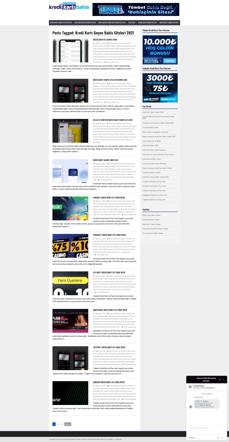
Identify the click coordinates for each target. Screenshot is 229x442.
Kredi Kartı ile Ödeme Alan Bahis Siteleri (122, 212)
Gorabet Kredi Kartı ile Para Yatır (109, 197)
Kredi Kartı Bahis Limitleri (101, 51)
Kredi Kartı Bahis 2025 (150, 145)
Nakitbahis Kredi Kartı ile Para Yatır (110, 309)
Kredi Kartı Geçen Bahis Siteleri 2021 (115, 54)
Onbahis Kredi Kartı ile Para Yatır (109, 382)
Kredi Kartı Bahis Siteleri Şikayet (154, 150)
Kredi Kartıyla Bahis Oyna (105, 39)
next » (67, 424)
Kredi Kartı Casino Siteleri (106, 172)
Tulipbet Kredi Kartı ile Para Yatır (109, 347)
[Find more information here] (206, 408)
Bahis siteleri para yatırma (117, 43)
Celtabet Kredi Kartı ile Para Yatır (109, 272)
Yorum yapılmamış (113, 62)
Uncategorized (125, 252)
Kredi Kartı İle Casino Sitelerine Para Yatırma (158, 154)
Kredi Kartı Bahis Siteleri (151, 220)
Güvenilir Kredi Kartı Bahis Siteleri (108, 49)
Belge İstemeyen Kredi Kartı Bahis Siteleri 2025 (159, 136)
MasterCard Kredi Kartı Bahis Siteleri (155, 229)
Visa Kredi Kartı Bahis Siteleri (153, 233)
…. (73, 71)
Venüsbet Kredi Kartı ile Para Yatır (109, 234)
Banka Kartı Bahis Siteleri (151, 215)
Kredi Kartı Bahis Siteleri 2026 (153, 112)
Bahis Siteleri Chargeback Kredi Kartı (155, 132)
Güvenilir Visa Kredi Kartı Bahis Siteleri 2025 (158, 123)
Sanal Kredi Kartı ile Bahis (152, 141)
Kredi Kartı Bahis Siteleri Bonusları (110, 79)
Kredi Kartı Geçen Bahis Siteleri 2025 (155, 177)
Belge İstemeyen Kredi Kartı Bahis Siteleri (112, 119)
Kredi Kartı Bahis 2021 (127, 49)
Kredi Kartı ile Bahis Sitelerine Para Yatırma (111, 174)
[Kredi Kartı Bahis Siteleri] (69, 9)
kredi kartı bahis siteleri (117, 51)
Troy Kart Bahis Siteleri (151, 127)
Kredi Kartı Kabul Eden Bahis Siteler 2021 (111, 59)
